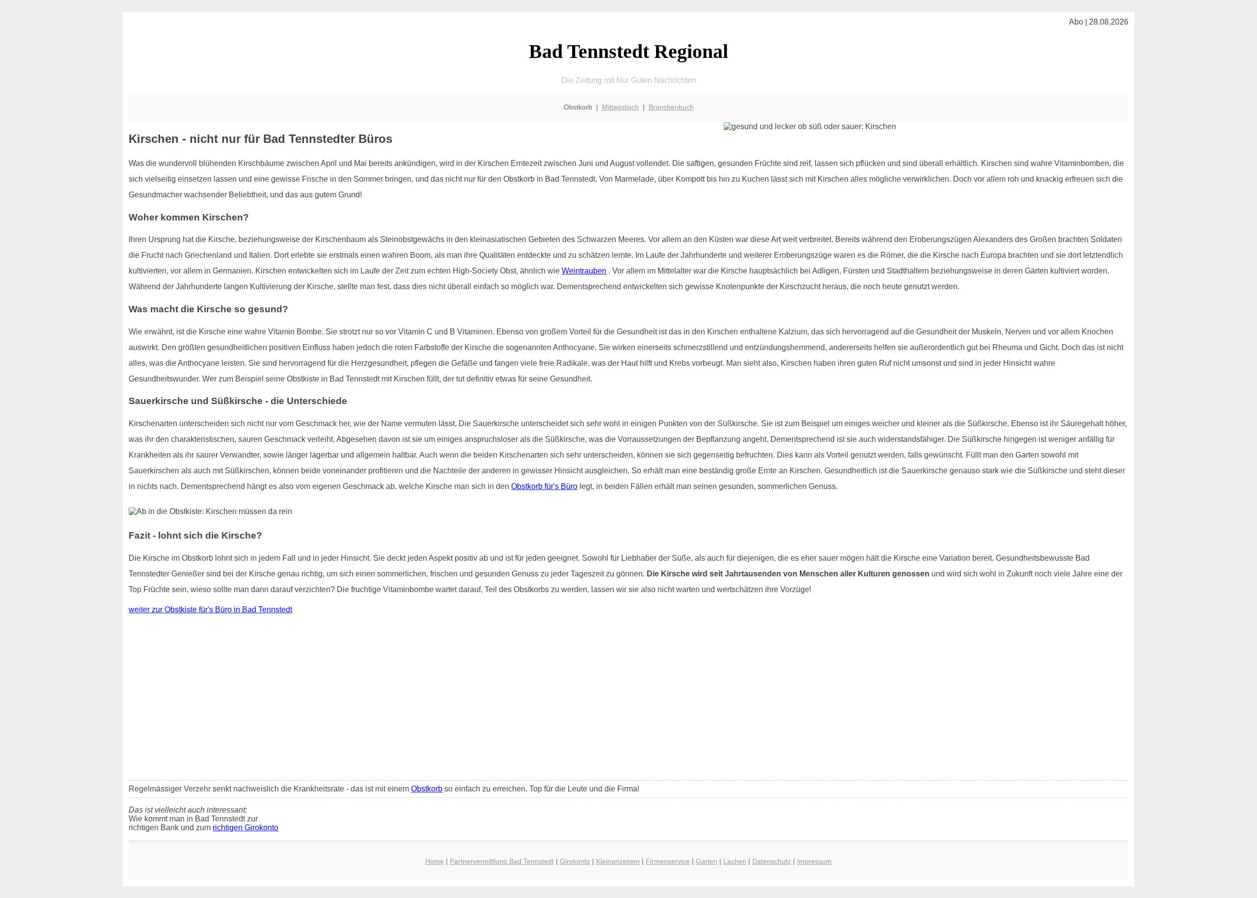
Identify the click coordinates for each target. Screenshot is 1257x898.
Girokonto (575, 861)
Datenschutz (771, 861)
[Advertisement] (628, 699)
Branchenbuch (671, 107)
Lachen (734, 861)
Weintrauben (584, 271)
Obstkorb (426, 789)
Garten (706, 861)
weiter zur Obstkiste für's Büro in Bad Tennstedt (210, 609)
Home (434, 861)
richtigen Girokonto (245, 827)
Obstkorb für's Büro (544, 486)
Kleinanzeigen (618, 861)
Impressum (814, 861)
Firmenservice (668, 861)
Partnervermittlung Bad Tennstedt (502, 861)
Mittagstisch (620, 107)
